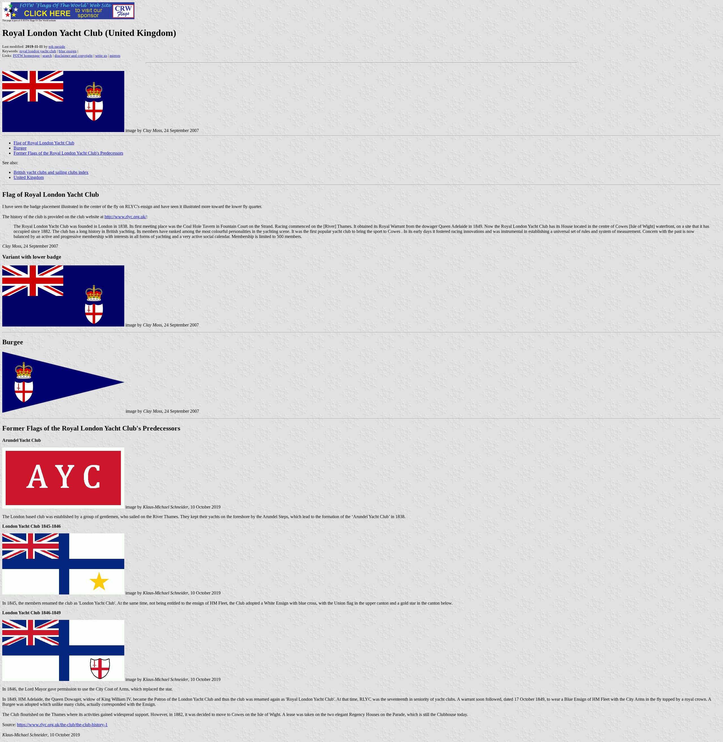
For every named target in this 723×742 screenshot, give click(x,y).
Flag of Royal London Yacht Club (44, 142)
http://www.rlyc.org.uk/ (125, 216)
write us (101, 55)
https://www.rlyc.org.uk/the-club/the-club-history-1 (62, 724)
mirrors (115, 55)
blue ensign (68, 51)
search (47, 55)
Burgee (20, 148)
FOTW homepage (26, 55)
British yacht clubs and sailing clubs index (51, 172)
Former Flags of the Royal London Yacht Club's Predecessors (68, 153)
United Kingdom (29, 177)
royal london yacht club (37, 51)
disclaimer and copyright (74, 55)
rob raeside (57, 46)
